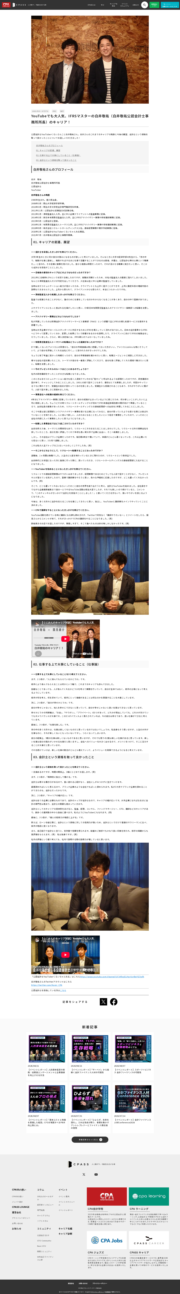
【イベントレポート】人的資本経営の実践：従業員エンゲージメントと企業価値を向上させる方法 (46, 1072)
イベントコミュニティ (124, 5)
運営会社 (71, 1283)
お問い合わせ (83, 1283)
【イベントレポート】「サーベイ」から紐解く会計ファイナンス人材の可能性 (90, 1071)
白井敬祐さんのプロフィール (49, 145)
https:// (84, 976)
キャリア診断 (65, 1233)
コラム (40, 1189)
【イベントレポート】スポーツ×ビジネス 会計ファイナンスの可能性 (132, 1071)
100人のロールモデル (40, 111)
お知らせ (136, 5)
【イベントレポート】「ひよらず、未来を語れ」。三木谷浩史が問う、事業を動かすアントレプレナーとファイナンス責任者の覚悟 (90, 1123)
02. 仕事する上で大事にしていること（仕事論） (58, 155)
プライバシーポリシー (99, 1283)
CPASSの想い (19, 1189)
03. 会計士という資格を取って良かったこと (56, 160)
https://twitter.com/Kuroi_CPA (46, 985)
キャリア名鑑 (65, 1228)
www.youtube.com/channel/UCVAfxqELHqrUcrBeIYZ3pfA (116, 976)
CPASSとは (92, 5)
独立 (62, 111)
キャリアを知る (114, 5)
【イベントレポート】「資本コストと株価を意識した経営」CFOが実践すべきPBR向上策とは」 (47, 1122)
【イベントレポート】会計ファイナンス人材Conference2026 (132, 1121)
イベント (63, 1189)
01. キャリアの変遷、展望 (48, 150)
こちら (63, 990)
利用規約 (108, 1292)
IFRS (54, 111)
